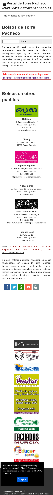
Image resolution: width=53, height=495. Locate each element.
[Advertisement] (22, 320)
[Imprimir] (36, 287)
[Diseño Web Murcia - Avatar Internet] (24, 491)
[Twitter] (14, 287)
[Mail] (28, 287)
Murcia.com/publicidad (13, 252)
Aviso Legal (8, 494)
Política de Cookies (41, 494)
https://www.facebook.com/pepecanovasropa (26, 223)
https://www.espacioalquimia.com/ (26, 177)
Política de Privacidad (23, 494)
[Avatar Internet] (26, 413)
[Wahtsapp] (21, 287)
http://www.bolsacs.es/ (26, 130)
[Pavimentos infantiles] (26, 430)
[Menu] (2, 5)
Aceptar (22, 479)
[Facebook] (7, 287)
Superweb (18, 491)
